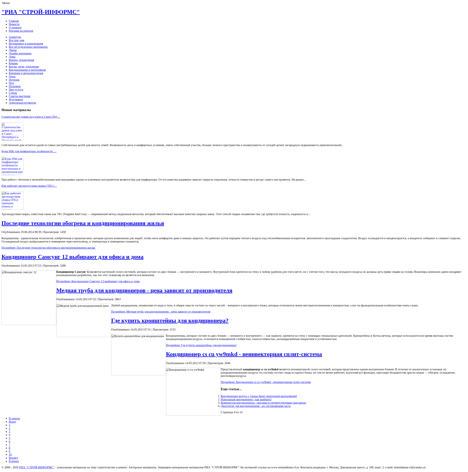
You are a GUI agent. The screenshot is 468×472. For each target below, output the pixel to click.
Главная (14, 20)
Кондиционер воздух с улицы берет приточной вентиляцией (259, 396)
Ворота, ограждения (21, 60)
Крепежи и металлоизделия (26, 73)
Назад (12, 421)
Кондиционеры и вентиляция (27, 69)
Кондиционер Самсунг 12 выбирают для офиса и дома (72, 256)
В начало (14, 418)
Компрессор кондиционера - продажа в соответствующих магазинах (263, 402)
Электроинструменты (22, 102)
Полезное (15, 86)
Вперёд (13, 457)
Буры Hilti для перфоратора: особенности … (28, 151)
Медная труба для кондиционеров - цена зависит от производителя (144, 290)
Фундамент (16, 99)
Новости (14, 24)
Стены (13, 92)
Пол (11, 83)
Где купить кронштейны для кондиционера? (170, 320)
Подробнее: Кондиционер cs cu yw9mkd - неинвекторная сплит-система (266, 382)
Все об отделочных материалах (28, 46)
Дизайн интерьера (20, 53)
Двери (13, 50)
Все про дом (16, 40)
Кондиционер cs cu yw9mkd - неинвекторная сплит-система (244, 354)
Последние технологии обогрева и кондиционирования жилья (82, 223)
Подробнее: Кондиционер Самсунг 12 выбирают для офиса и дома (98, 281)
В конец (14, 461)
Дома (12, 56)
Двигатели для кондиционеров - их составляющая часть (256, 406)
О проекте (15, 27)
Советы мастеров (19, 96)
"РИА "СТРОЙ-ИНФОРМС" (40, 12)
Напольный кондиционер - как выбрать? (246, 399)
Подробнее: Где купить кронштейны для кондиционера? (201, 345)
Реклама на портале (21, 30)
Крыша (13, 63)
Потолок (14, 79)
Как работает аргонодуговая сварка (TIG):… (29, 185)
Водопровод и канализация (26, 43)
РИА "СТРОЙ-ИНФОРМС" (36, 467)
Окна (12, 76)
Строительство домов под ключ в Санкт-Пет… (30, 116)
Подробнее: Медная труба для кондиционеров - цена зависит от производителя (160, 311)
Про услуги (16, 89)
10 (10, 454)
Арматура (15, 37)
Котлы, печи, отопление (24, 66)
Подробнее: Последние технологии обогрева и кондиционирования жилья (48, 247)
